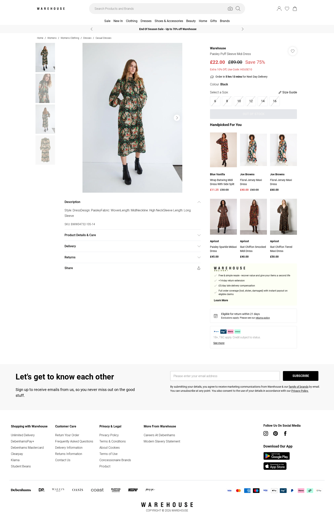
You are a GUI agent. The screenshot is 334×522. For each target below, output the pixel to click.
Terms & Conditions (112, 441)
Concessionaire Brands (115, 460)
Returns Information (68, 454)
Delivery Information (68, 447)
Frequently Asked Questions (74, 441)
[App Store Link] (276, 461)
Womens (52, 37)
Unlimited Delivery (23, 435)
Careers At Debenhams (159, 435)
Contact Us (62, 460)
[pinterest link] (275, 433)
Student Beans (21, 466)
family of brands (298, 386)
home (40, 37)
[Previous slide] (91, 29)
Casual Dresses (103, 37)
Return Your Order (67, 435)
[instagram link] (265, 433)
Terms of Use (108, 454)
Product (104, 466)
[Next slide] (242, 29)
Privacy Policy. (300, 390)
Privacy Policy (109, 435)
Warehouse (218, 48)
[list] (132, 118)
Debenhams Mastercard (27, 447)
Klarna (15, 460)
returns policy (263, 317)
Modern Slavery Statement (162, 441)
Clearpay (17, 454)
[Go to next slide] (177, 118)
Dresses (87, 37)
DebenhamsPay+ (22, 441)
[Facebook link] (285, 433)
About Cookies (109, 447)
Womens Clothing (70, 37)
